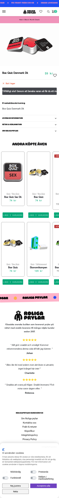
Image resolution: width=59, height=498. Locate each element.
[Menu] (6, 11)
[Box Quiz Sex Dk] (12, 172)
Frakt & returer (29, 426)
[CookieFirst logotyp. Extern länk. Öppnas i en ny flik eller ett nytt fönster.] (3, 449)
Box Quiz (15, 194)
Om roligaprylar (10, 131)
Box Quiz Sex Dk (13, 197)
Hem (21, 20)
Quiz (8, 194)
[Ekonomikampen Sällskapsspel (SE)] (38, 243)
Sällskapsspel (41, 264)
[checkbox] (5, 471)
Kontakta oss (29, 422)
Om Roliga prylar (29, 418)
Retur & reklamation (12, 124)
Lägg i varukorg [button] (13, 215)
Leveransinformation (12, 118)
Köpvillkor (30, 431)
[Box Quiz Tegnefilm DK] (38, 172)
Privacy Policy (30, 439)
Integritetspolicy (29, 435)
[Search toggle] (48, 11)
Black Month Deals (32, 20)
